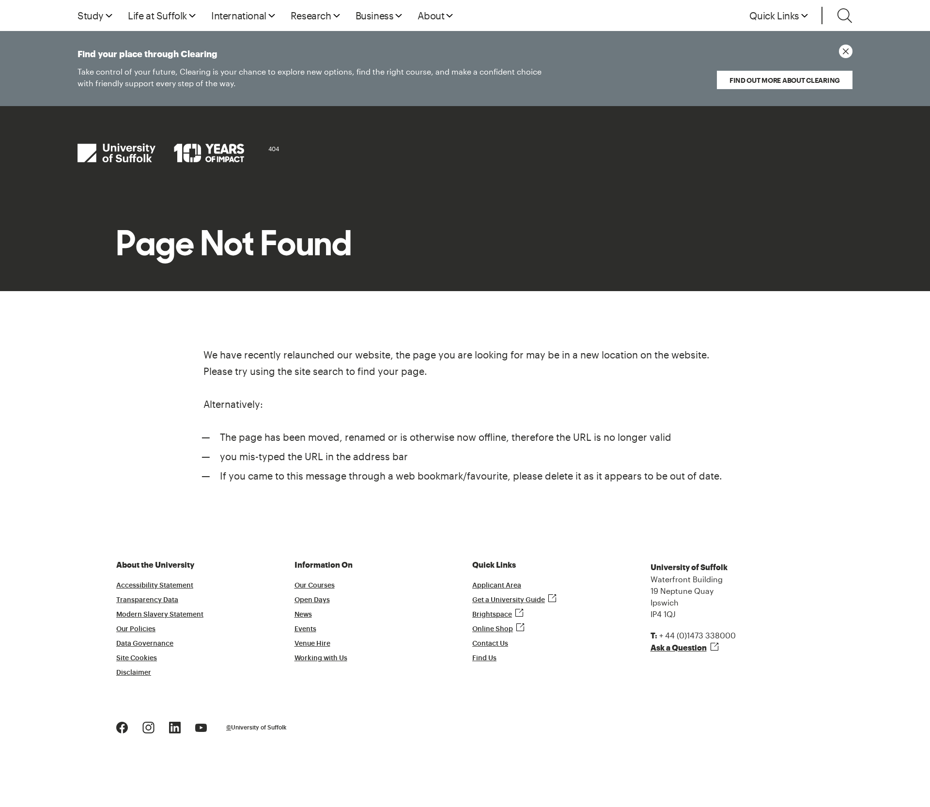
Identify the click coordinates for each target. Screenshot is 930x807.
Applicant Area (496, 585)
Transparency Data (147, 600)
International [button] (238, 15)
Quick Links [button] (774, 15)
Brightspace (492, 614)
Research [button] (311, 15)
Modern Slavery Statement (159, 614)
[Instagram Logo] (148, 726)
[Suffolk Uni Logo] (161, 153)
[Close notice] (845, 51)
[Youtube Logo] (201, 726)
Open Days (312, 600)
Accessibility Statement (154, 585)
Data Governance (144, 643)
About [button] (431, 15)
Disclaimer (133, 672)
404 (273, 149)
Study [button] (91, 15)
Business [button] (375, 15)
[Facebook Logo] (122, 726)
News (303, 614)
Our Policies (135, 629)
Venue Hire (312, 643)
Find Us (484, 658)
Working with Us (320, 658)
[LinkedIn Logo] (175, 726)
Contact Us (490, 643)
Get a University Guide (508, 600)
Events (305, 629)
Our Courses (314, 585)
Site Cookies (136, 658)
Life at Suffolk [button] (157, 15)
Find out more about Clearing (784, 80)
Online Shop (492, 629)
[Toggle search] (844, 15)
